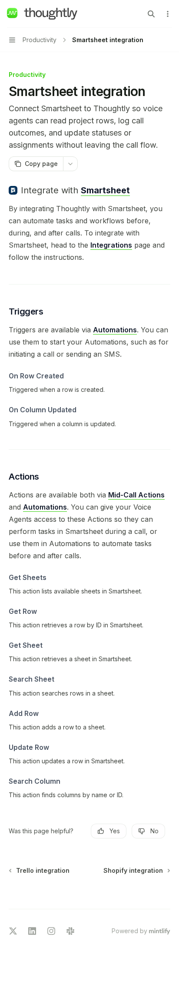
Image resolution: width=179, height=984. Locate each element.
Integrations (111, 245)
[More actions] (167, 14)
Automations (115, 329)
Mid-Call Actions (136, 494)
